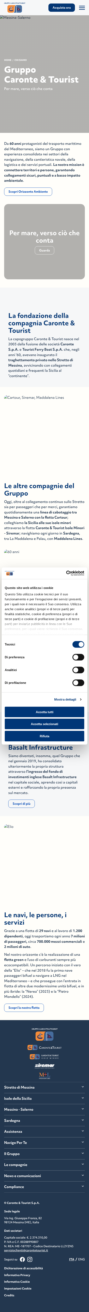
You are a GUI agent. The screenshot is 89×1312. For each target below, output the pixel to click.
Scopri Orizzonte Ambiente (28, 191)
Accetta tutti (44, 712)
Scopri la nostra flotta (24, 1008)
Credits (9, 1295)
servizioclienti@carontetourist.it (26, 1250)
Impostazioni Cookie (17, 1288)
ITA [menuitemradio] (71, 1259)
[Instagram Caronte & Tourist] (29, 1259)
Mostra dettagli (65, 699)
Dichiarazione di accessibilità (23, 1268)
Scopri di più (21, 804)
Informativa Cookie (17, 1282)
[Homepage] (16, 7)
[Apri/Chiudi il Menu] (82, 8)
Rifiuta (44, 736)
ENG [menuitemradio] (81, 1259)
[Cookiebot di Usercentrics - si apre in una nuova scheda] (66, 573)
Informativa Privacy (17, 1275)
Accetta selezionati (44, 724)
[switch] (78, 657)
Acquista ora (62, 7)
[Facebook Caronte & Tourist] (22, 1259)
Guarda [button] (44, 250)
